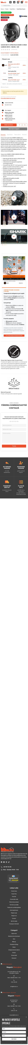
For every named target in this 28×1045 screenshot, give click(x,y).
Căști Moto (12, 9)
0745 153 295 (14, 982)
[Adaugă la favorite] (19, 124)
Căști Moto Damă (21, 9)
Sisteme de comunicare (14, 936)
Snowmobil (14, 955)
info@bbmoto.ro (14, 986)
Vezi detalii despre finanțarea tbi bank (14, 335)
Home (2, 9)
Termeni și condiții (14, 904)
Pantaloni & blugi (14, 944)
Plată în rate (14, 913)
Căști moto (14, 933)
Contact (14, 918)
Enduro (14, 952)
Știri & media (14, 921)
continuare (14, 1039)
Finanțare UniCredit (14, 924)
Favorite (14, 896)
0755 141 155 (14, 1010)
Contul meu (14, 891)
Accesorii (14, 958)
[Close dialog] (26, 1017)
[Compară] (24, 124)
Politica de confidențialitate (14, 907)
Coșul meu (14, 893)
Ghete (14, 947)
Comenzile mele (14, 899)
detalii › (24, 65)
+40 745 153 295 (7, 867)
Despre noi (14, 915)
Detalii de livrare (8, 124)
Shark (6, 9)
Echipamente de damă (14, 950)
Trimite (14, 446)
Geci (14, 939)
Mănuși (14, 941)
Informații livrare (14, 910)
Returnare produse (14, 902)
